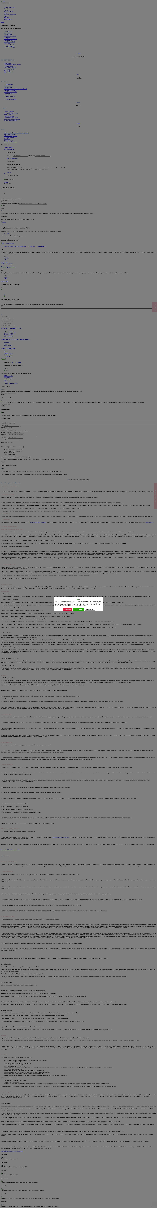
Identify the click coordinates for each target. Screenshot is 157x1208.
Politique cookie (82, 605)
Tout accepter (78, 609)
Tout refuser (68, 609)
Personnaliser (89, 609)
